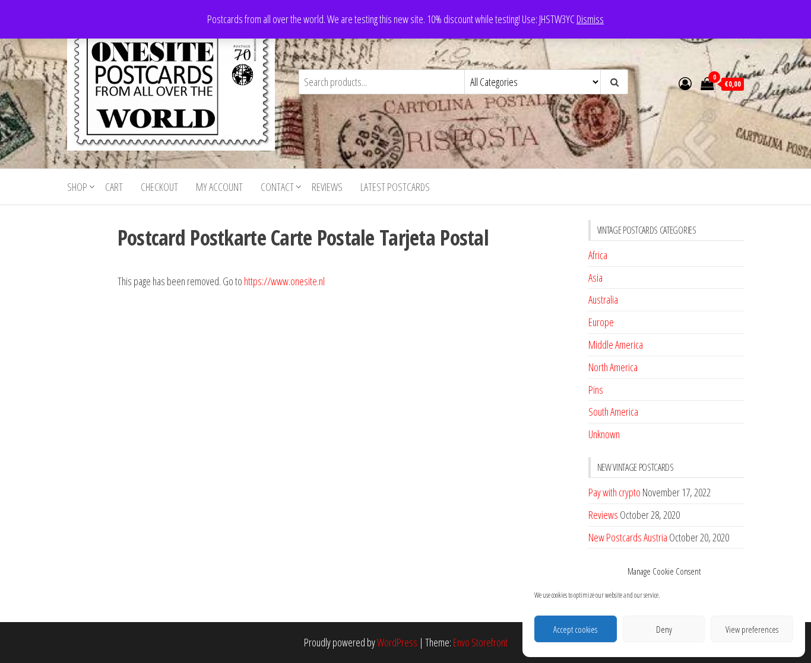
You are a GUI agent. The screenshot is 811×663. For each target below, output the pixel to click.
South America (613, 411)
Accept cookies (575, 629)
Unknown (604, 434)
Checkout (159, 187)
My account (219, 187)
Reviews (327, 187)
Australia (603, 299)
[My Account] (685, 83)
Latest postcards (395, 187)
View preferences (752, 629)
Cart (114, 187)
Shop (77, 187)
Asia (595, 277)
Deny (664, 629)
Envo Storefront (480, 642)
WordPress (397, 642)
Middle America (615, 344)
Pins (595, 390)
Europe (601, 322)
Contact (277, 187)
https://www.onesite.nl (284, 281)
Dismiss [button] (590, 19)
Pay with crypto (614, 492)
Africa (597, 255)
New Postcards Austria (627, 537)
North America (613, 367)
